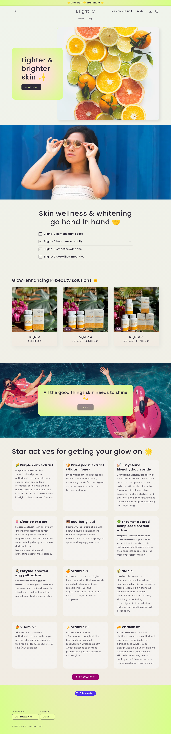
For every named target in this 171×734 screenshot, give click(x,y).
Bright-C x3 (136, 337)
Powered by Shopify (35, 726)
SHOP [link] (85, 407)
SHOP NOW (31, 87)
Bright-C (34, 337)
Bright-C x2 (85, 337)
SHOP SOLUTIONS (85, 676)
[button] (15, 11)
